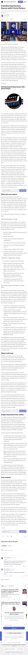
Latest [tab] (6, 586)
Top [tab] (2, 586)
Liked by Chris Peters (9, 570)
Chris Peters (6, 557)
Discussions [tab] (11, 586)
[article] (14, 594)
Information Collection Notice (16, 637)
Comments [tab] (4, 545)
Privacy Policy (14, 638)
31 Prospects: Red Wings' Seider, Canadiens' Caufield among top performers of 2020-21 (10, 591)
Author (5, 559)
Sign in (25, 1)
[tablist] (6, 545)
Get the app (20, 649)
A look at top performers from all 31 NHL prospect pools (10, 595)
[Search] (25, 586)
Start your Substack (10, 649)
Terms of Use (20, 636)
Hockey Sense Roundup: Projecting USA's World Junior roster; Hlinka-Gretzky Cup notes (10, 604)
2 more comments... (5, 579)
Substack (8, 652)
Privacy (15, 644)
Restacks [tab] (10, 545)
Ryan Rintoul (7, 569)
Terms (19, 644)
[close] (24, 607)
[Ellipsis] (26, 558)
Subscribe (20, 1)
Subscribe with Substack (15, 633)
